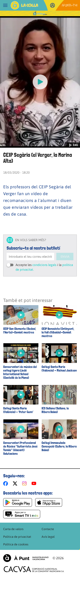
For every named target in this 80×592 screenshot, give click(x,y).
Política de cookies (15, 544)
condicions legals (44, 265)
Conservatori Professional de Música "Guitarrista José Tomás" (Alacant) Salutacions (20, 448)
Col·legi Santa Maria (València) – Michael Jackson (59, 368)
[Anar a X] (16, 483)
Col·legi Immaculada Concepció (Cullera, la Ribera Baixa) (59, 446)
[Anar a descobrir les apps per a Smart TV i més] (21, 514)
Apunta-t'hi (69, 5)
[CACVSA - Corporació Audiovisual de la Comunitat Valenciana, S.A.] (34, 569)
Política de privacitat (17, 536)
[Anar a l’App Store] (48, 502)
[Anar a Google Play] (17, 502)
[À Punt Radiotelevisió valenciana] (25, 558)
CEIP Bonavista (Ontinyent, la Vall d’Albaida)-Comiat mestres (58, 332)
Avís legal (48, 536)
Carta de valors (13, 529)
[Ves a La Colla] (24, 5)
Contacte (48, 529)
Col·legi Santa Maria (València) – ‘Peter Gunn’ (18, 410)
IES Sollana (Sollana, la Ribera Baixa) (55, 410)
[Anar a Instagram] (25, 483)
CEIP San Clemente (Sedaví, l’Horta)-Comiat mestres (19, 330)
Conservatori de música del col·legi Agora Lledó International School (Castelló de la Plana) (20, 372)
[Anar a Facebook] (6, 483)
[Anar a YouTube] (35, 483)
